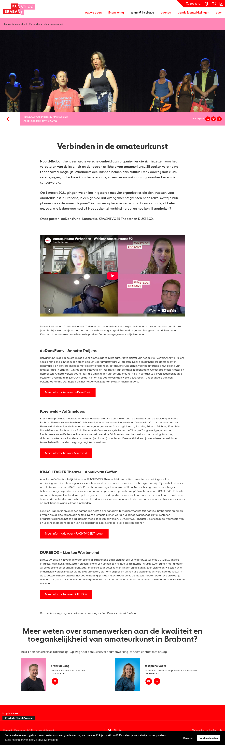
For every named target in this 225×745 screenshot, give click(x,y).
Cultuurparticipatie (41, 117)
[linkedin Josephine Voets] (157, 681)
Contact (7, 730)
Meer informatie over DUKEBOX (66, 594)
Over (219, 12)
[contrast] (206, 3)
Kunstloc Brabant (19, 9)
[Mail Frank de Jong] (55, 681)
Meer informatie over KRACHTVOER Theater (74, 533)
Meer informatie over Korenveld (66, 453)
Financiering (116, 12)
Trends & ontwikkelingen (193, 12)
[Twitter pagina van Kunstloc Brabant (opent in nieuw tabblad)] (109, 730)
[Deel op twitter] (213, 118)
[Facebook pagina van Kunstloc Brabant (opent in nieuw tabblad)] (104, 730)
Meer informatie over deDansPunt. (68, 392)
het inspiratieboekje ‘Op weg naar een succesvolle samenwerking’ (85, 651)
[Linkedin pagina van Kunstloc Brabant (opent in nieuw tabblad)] (120, 730)
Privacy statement (44, 730)
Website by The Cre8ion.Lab (207, 730)
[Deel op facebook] (219, 118)
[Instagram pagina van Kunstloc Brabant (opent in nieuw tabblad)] (115, 730)
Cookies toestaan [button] (209, 738)
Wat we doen (93, 12)
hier (107, 523)
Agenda (166, 12)
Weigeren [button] (188, 738)
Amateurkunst (60, 117)
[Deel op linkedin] (207, 118)
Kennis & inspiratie (142, 12)
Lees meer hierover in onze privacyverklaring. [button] (31, 739)
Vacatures (19, 730)
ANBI (30, 730)
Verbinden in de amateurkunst (46, 24)
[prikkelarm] (221, 3)
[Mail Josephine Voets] (148, 681)
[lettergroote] (214, 3)
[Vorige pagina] (10, 119)
